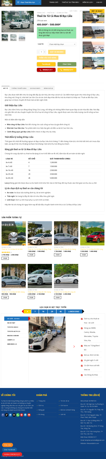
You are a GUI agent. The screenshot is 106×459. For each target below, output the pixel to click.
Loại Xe (40, 44)
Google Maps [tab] (35, 88)
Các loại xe (64, 405)
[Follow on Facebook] (3, 415)
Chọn (5, 258)
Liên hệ (63, 414)
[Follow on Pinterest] (21, 415)
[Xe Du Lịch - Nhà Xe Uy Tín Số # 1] (7, 3)
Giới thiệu (73, 11)
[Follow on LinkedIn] (25, 415)
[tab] (27, 311)
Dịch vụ (83, 11)
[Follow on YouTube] (29, 415)
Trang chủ (41, 13)
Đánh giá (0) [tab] (48, 88)
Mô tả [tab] (5, 88)
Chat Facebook (9, 450)
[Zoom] (4, 30)
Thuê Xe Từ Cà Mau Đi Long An (65, 292)
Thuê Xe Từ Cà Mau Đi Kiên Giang (13, 292)
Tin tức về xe (65, 401)
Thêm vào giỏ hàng (47, 58)
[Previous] (5, 21)
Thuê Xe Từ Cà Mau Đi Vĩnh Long (91, 249)
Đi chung (41, 414)
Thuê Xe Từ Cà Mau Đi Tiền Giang (39, 292)
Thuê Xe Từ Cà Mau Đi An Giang (65, 249)
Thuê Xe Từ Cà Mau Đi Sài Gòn (12, 249)
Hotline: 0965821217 (12, 454)
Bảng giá (41, 410)
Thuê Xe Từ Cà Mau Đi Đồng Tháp (39, 249)
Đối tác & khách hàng (68, 410)
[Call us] (18, 415)
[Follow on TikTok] (6, 415)
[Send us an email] (14, 415)
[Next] (30, 21)
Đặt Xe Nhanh (56, 52)
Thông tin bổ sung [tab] (18, 88)
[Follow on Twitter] (10, 415)
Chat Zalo (7, 445)
